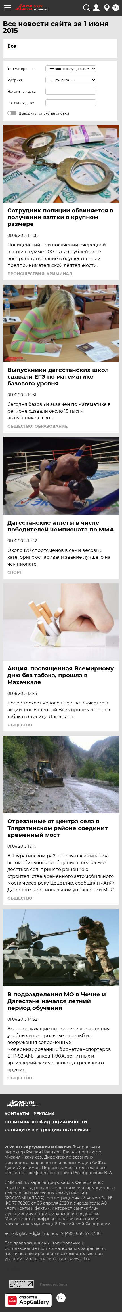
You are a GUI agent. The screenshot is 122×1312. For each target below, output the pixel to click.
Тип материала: (21, 69)
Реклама (44, 1113)
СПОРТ (14, 572)
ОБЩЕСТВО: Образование (37, 426)
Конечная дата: (20, 103)
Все (11, 46)
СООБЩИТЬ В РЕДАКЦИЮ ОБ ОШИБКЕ (47, 1129)
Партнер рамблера (53, 1284)
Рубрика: (15, 80)
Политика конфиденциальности (46, 1122)
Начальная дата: (21, 91)
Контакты (17, 1113)
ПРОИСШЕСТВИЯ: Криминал (39, 274)
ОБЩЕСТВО (19, 725)
